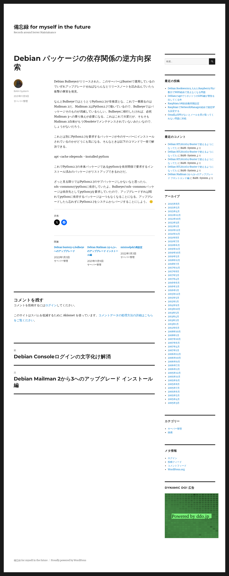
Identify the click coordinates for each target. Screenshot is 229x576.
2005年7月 (174, 387)
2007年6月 (174, 342)
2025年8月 (174, 203)
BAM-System (21, 91)
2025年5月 (174, 207)
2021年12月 (174, 230)
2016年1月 (173, 290)
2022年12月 (174, 215)
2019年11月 (174, 248)
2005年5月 (174, 395)
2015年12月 (174, 294)
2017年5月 (173, 275)
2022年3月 (173, 222)
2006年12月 (174, 354)
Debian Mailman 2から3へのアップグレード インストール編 (102, 251)
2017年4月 (173, 278)
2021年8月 (173, 237)
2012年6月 (173, 327)
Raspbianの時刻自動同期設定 (183, 103)
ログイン (51, 305)
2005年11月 (174, 376)
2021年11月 (174, 233)
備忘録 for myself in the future (52, 27)
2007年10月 (174, 339)
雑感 (170, 432)
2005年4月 (174, 399)
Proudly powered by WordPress (68, 560)
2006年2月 (174, 369)
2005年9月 (174, 380)
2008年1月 (173, 335)
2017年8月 (173, 271)
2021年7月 (173, 241)
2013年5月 (173, 312)
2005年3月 (173, 402)
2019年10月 (174, 252)
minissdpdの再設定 (131, 247)
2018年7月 (173, 263)
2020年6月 (174, 245)
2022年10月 (174, 218)
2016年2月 (173, 286)
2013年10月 (174, 309)
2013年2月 (173, 320)
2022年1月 (173, 226)
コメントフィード (177, 465)
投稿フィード (175, 461)
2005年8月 (174, 384)
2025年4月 (174, 211)
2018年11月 (174, 260)
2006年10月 (174, 357)
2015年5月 (173, 297)
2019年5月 (173, 256)
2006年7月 (174, 365)
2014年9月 (173, 305)
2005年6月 (174, 391)
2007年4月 (174, 346)
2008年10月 (174, 331)
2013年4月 (173, 316)
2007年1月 (173, 350)
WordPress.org (176, 469)
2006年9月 (174, 361)
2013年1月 (173, 324)
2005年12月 (174, 372)
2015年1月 (173, 301)
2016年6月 (174, 282)
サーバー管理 (21, 101)
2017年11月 (174, 267)
